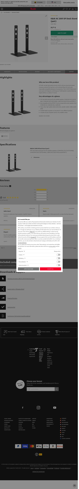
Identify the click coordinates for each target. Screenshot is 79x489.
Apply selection (28, 269)
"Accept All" (33, 237)
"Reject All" (32, 231)
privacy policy (52, 246)
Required (21, 251)
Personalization (22, 261)
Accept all (50, 269)
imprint (19, 248)
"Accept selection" (22, 242)
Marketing (21, 258)
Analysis (20, 254)
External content (23, 265)
